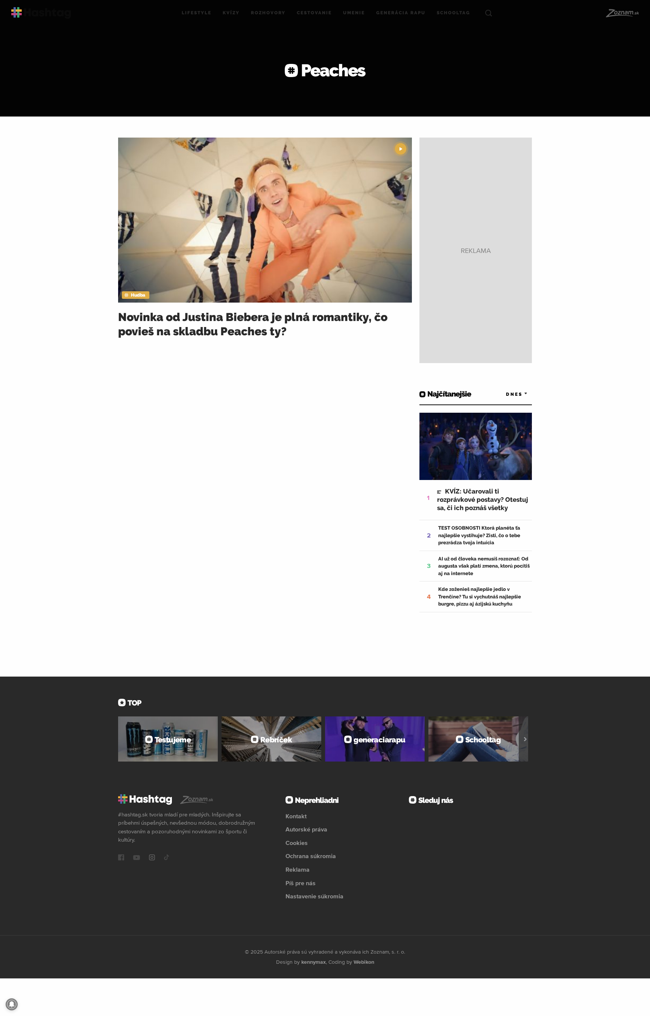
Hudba (138, 295)
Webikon (364, 962)
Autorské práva (306, 829)
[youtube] (136, 858)
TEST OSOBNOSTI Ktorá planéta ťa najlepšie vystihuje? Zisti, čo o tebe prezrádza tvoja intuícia (479, 535)
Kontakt (296, 816)
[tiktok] (166, 858)
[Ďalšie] (525, 739)
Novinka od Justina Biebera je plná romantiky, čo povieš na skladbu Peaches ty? (252, 324)
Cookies (297, 842)
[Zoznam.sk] (622, 13)
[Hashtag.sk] (41, 13)
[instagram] (152, 858)
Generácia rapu (400, 12)
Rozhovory (268, 12)
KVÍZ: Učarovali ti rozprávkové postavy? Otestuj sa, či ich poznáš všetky (482, 500)
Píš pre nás (301, 883)
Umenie (354, 12)
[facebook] (121, 858)
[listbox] (505, 394)
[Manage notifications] (12, 1004)
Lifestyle (196, 12)
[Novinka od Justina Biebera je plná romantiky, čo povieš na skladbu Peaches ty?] (265, 220)
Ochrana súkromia (311, 855)
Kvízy (231, 12)
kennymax (313, 962)
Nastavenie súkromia (314, 896)
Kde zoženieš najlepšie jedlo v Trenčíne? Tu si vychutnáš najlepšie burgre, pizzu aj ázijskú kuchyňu (479, 596)
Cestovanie (314, 12)
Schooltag (453, 12)
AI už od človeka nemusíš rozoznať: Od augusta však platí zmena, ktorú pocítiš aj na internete (484, 566)
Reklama (298, 869)
